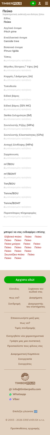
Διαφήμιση (35, 297)
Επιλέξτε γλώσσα (23, 411)
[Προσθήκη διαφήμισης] (33, 3)
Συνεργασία (25, 358)
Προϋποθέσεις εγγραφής (25, 428)
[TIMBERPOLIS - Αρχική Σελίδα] (11, 3)
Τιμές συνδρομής (25, 327)
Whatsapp (19, 394)
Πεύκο (28, 236)
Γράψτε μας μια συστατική (25, 340)
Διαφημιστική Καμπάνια (25, 353)
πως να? (14, 297)
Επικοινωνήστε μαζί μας (25, 318)
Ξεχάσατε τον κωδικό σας (35, 290)
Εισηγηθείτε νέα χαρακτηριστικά (25, 336)
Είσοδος (14, 288)
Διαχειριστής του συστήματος (35, 305)
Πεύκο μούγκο (12, 243)
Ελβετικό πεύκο (13, 236)
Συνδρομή (14, 303)
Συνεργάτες (25, 363)
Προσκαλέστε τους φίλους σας (25, 345)
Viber (16, 399)
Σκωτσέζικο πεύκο (14, 254)
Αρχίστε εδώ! (25, 279)
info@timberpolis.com (27, 389)
